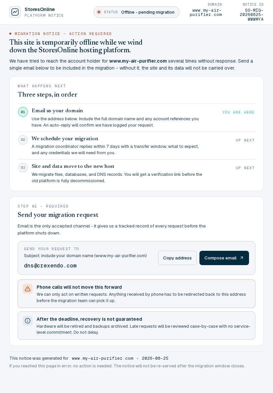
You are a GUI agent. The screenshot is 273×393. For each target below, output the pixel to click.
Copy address (177, 258)
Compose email (220, 258)
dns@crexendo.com (50, 265)
